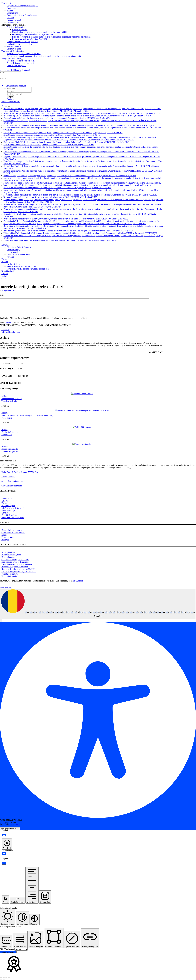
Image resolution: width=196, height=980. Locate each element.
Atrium (8, 323)
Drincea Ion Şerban (9, 451)
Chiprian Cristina (9, 290)
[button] (1, 620)
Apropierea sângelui (9, 449)
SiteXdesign (78, 581)
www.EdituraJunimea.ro (11, 486)
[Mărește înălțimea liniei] (4, 853)
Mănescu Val (6, 434)
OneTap (14, 824)
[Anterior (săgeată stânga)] (1, 979)
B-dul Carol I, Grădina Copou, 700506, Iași (19, 472)
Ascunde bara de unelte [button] (10, 829)
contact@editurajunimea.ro (12, 481)
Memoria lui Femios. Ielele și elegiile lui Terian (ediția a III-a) (27, 415)
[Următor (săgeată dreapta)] (4, 979)
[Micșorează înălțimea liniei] (4, 863)
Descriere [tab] (5, 329)
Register (10, 99)
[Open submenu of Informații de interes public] (25, 25)
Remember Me (16, 94)
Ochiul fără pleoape (9, 432)
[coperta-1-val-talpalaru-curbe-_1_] (82, 394)
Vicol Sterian (6, 418)
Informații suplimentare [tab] (11, 332)
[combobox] (98, 604)
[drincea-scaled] (81, 444)
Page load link (6, 588)
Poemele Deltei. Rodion (11, 398)
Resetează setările (8, 952)
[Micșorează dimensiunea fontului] (4, 835)
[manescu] (82, 427)
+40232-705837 (8, 477)
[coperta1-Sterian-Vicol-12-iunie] (82, 410)
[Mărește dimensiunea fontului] (4, 825)
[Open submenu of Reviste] (9, 262)
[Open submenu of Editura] (9, 245)
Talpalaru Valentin (9, 401)
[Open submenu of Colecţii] (9, 106)
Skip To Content (7, 949)
